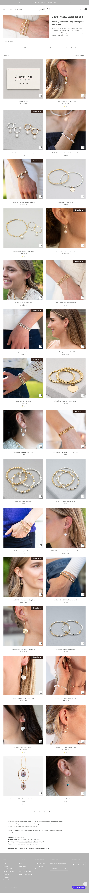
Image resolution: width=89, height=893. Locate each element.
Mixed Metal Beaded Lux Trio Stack (23, 501)
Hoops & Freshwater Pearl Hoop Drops (23, 452)
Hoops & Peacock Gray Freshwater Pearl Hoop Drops (23, 799)
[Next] (54, 811)
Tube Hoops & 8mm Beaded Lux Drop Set (65, 747)
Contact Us (6, 874)
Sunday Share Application (25, 869)
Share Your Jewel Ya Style (25, 874)
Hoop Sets (44, 48)
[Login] (81, 9)
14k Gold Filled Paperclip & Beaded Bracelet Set (23, 551)
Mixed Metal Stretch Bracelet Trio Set (65, 501)
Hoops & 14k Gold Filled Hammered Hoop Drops (23, 600)
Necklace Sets (34, 48)
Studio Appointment (40, 863)
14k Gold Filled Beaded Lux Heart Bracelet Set (65, 401)
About (4, 863)
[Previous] (34, 811)
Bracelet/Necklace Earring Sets (69, 48)
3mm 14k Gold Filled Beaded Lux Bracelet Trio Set (65, 452)
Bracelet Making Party (40, 869)
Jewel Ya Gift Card (23, 101)
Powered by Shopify (14, 887)
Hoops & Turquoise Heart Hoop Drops (65, 799)
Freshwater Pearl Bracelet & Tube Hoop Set (65, 698)
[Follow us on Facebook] (73, 864)
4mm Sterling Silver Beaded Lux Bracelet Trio (23, 352)
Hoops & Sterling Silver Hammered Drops (23, 698)
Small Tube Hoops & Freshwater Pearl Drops (23, 153)
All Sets (25, 48)
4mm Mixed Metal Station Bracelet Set (65, 649)
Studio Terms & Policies (9, 869)
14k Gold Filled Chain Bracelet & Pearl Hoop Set (23, 251)
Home (4, 41)
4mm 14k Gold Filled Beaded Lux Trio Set (66, 303)
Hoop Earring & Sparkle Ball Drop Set (65, 352)
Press (20, 863)
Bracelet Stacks (54, 48)
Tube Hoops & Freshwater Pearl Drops (65, 251)
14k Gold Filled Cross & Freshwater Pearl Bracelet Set (65, 153)
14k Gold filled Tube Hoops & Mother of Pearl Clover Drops (65, 551)
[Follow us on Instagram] (78, 864)
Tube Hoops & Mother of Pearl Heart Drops (65, 101)
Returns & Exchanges (8, 872)
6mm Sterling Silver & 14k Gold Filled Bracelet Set (65, 600)
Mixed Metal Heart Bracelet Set (65, 202)
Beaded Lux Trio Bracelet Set (23, 401)
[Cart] (85, 9)
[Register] (65, 868)
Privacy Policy (6, 877)
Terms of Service (7, 880)
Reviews (5, 866)
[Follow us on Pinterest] (83, 864)
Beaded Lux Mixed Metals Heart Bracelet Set (24, 202)
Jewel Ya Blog (22, 866)
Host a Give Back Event (40, 866)
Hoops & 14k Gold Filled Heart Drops (24, 303)
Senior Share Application (25, 872)
